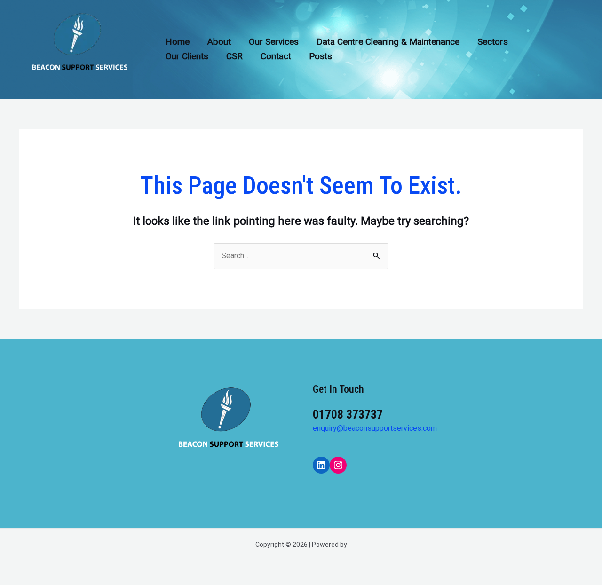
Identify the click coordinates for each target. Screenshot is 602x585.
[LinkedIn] (321, 465)
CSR (234, 56)
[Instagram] (338, 465)
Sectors (492, 41)
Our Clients (187, 56)
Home (178, 41)
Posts (320, 56)
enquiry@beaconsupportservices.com (375, 428)
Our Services (274, 41)
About (219, 41)
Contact (276, 56)
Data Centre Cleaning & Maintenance (388, 41)
